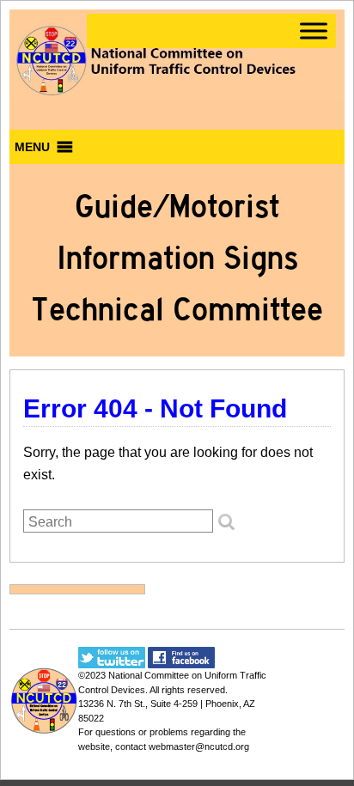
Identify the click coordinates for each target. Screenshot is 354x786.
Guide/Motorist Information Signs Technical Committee (177, 258)
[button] (32, 147)
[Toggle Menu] (313, 30)
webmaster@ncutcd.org (199, 746)
